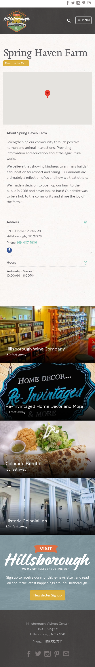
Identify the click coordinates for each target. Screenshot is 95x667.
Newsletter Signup (47, 595)
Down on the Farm (16, 63)
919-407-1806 (27, 242)
